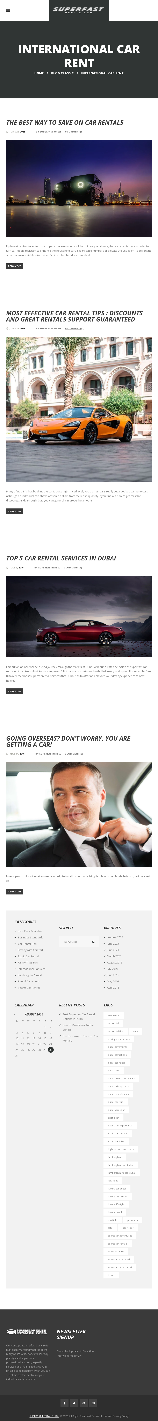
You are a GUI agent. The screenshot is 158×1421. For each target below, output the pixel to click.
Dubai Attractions (117, 1054)
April (113, 987)
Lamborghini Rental (30, 975)
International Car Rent (31, 969)
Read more (14, 266)
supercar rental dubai (120, 1267)
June (113, 943)
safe (110, 1227)
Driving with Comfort (30, 950)
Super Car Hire (116, 1251)
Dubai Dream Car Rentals (121, 1078)
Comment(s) (74, 131)
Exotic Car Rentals (117, 1133)
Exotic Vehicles (116, 1141)
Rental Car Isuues (29, 981)
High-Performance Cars (121, 1149)
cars (135, 1031)
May (113, 981)
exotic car (113, 1117)
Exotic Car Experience (120, 1125)
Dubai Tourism (115, 1101)
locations (113, 1180)
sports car (128, 1227)
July (112, 968)
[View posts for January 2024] (17, 1014)
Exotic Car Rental (28, 956)
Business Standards (30, 937)
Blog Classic (62, 73)
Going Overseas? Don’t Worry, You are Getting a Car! (68, 741)
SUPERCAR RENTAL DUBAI (44, 1416)
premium (132, 1220)
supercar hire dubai (119, 1259)
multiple (112, 1220)
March (114, 956)
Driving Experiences (119, 1039)
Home (39, 73)
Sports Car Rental (29, 988)
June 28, (17, 131)
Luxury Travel (115, 1212)
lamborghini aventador (120, 1164)
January (115, 937)
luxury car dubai (117, 1188)
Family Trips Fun (28, 962)
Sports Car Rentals (117, 1243)
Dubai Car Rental (116, 1062)
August (114, 962)
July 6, (16, 567)
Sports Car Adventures (120, 1235)
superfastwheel (51, 131)
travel (111, 1275)
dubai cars (113, 1070)
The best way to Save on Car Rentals (64, 122)
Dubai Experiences (118, 1094)
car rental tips (115, 1031)
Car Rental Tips (27, 944)
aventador (113, 1015)
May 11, (17, 753)
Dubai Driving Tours (118, 1086)
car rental (113, 1023)
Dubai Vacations (116, 1109)
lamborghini (114, 1156)
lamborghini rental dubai (121, 1172)
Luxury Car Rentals (117, 1196)
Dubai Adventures (117, 1046)
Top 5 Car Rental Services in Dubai (61, 558)
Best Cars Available (30, 931)
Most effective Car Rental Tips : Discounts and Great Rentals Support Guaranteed (74, 316)
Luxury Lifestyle (116, 1204)
